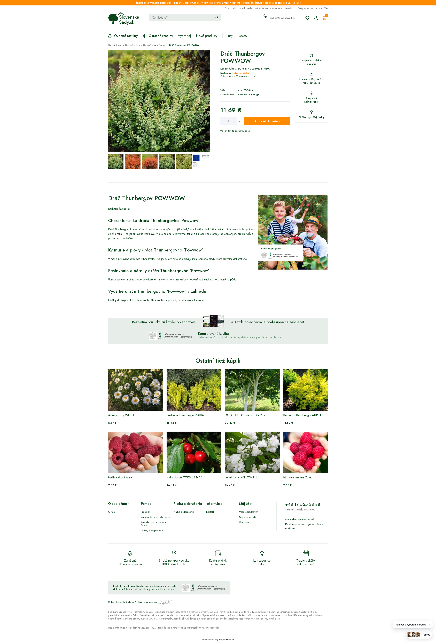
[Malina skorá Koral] (135, 452)
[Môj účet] (316, 18)
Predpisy (145, 512)
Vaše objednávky (248, 512)
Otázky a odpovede (242, 8)
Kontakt (288, 8)
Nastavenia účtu (247, 517)
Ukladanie (244, 522)
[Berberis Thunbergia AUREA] (310, 390)
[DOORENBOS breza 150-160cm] (252, 390)
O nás (227, 8)
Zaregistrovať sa (305, 8)
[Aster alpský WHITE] (135, 390)
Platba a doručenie (184, 512)
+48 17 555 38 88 (302, 504)
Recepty (242, 36)
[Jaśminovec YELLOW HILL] (252, 452)
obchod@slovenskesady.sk (282, 18)
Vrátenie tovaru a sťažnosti (155, 517)
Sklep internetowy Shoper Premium (218, 639)
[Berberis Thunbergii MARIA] (194, 390)
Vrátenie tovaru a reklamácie (268, 8)
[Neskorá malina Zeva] (310, 452)
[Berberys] (201, 161)
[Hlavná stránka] (123, 18)
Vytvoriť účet (322, 8)
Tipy (230, 36)
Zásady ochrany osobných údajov (155, 523)
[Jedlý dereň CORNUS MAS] (194, 452)
